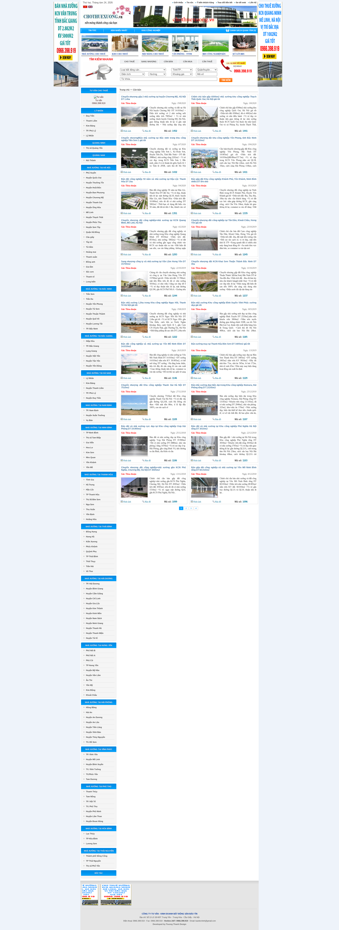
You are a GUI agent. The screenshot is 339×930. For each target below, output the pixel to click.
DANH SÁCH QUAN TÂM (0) (243, 30)
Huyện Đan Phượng (95, 192)
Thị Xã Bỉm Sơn (93, 499)
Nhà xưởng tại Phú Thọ (98, 786)
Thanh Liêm (91, 121)
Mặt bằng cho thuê (153, 54)
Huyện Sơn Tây (93, 227)
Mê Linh (89, 212)
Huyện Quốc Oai (93, 178)
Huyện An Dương (94, 717)
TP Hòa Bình (92, 839)
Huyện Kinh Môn (94, 613)
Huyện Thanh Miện (94, 633)
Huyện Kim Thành (94, 608)
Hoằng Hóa (91, 519)
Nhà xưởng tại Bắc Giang (99, 336)
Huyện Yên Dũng (94, 366)
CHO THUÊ (129, 61)
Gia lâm (89, 267)
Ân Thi (89, 680)
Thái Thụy (90, 561)
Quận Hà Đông (93, 232)
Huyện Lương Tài (94, 324)
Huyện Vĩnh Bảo (93, 732)
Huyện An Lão (92, 722)
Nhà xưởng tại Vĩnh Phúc (98, 749)
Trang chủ (124, 90)
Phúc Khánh (91, 546)
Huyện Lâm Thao (94, 816)
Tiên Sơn (90, 294)
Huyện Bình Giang (94, 589)
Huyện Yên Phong (94, 304)
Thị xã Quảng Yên (94, 148)
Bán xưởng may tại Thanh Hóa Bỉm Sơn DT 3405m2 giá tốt (220, 344)
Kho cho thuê (120, 54)
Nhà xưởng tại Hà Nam (99, 373)
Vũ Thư (89, 571)
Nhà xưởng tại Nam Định (99, 405)
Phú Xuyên (91, 173)
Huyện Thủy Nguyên (95, 737)
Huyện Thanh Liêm (95, 388)
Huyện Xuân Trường (95, 415)
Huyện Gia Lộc (93, 603)
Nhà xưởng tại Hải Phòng (98, 702)
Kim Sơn (90, 452)
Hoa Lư (89, 447)
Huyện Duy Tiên (93, 398)
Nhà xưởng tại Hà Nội (98, 168)
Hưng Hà (90, 537)
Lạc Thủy (90, 834)
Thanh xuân (91, 257)
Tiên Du (89, 299)
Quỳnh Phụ (91, 551)
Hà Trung (90, 485)
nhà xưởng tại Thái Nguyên (99, 851)
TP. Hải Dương (93, 584)
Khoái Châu (91, 695)
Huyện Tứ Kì (92, 638)
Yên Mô (89, 467)
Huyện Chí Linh (93, 598)
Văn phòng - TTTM (182, 54)
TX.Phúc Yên (92, 774)
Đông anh (90, 262)
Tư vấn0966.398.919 (98, 101)
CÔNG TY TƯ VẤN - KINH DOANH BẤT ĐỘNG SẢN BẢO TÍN (169, 914)
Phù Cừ (89, 660)
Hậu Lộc (90, 490)
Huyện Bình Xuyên (94, 764)
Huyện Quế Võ (92, 319)
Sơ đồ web (241, 2)
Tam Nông (91, 796)
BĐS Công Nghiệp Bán (214, 54)
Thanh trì (90, 277)
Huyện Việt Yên (93, 356)
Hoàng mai (91, 252)
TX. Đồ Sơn (91, 742)
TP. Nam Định (92, 410)
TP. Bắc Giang (92, 346)
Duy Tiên (90, 116)
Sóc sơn (90, 272)
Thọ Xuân (90, 509)
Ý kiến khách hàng (205, 2)
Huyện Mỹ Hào (92, 670)
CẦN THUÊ (207, 61)
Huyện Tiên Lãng (94, 727)
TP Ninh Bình (92, 433)
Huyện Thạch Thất (94, 217)
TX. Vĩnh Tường (93, 769)
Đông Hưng (91, 532)
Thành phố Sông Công (96, 856)
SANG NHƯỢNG (148, 61)
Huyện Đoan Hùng (94, 821)
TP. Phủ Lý (91, 131)
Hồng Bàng (91, 707)
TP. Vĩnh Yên (92, 754)
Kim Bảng (90, 126)
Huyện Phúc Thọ (94, 222)
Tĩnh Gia (90, 480)
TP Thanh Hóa (92, 494)
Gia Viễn (90, 442)
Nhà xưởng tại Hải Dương (99, 578)
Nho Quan (91, 457)
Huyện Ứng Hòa (93, 207)
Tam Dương (91, 779)
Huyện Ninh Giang (94, 623)
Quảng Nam (99, 155)
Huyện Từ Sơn (93, 309)
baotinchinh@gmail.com (205, 921)
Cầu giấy (90, 237)
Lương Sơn (91, 843)
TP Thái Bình (92, 556)
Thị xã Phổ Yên (93, 866)
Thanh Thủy (91, 791)
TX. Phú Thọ (91, 806)
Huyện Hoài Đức (93, 188)
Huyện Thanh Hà (94, 628)
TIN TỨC (92, 30)
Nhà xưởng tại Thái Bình (99, 526)
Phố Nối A (90, 655)
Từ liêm (89, 247)
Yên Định (90, 514)
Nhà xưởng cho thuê (93, 54)
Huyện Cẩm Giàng (94, 593)
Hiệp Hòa (90, 341)
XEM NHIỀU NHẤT (119, 30)
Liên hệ (252, 2)
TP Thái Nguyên (93, 861)
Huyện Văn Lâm (93, 675)
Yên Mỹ (89, 685)
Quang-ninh (98, 143)
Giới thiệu (178, 2)
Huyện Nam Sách (94, 618)
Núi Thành (91, 160)
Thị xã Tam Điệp (93, 438)
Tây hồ (89, 242)
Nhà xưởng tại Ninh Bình (98, 427)
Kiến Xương (91, 541)
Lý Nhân (98, 111)
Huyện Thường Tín (95, 183)
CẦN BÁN (168, 61)
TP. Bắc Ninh (92, 329)
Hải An (89, 712)
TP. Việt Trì (91, 801)
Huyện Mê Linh (93, 759)
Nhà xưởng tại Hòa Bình (99, 828)
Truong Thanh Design (176, 924)
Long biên (91, 282)
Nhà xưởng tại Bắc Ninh (99, 289)
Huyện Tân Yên (93, 361)
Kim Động (90, 690)
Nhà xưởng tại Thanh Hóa (99, 474)
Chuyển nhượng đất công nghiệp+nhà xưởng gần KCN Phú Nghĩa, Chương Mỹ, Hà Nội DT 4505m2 (153, 468)
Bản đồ (147, 131)
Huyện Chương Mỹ (95, 197)
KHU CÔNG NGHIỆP (151, 30)
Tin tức (190, 2)
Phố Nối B (90, 650)
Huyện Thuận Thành (95, 314)
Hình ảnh (127, 131)
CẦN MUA (187, 61)
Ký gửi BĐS (238, 54)
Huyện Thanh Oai (94, 202)
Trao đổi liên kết (225, 2)
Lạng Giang (91, 351)
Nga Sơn (90, 504)
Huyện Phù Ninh (93, 811)
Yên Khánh (91, 462)
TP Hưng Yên (92, 665)
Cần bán (137, 90)
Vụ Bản (89, 420)
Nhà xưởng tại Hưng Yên (98, 645)
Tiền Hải (90, 566)
